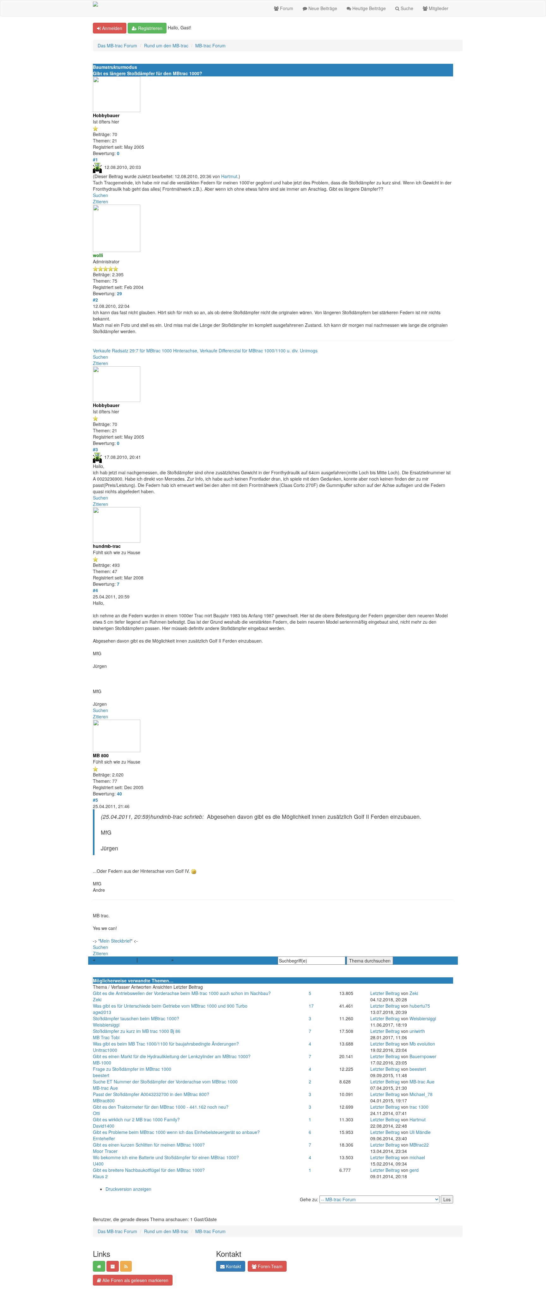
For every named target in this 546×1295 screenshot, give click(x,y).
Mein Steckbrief (115, 941)
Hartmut (229, 176)
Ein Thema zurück (116, 959)
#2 (95, 300)
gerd (414, 1170)
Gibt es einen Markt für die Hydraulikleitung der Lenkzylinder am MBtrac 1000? (172, 1056)
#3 (95, 449)
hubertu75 (420, 1006)
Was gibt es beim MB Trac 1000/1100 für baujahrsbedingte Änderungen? (166, 1043)
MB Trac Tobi (106, 1037)
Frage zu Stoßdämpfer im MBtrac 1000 (132, 1069)
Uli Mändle (420, 1132)
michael (417, 1157)
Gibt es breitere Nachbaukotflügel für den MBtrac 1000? (149, 1170)
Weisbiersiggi (106, 1025)
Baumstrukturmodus (115, 67)
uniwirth (417, 1031)
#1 (95, 159)
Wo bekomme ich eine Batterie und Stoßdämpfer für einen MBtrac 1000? (166, 1157)
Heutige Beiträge (368, 8)
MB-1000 (102, 1062)
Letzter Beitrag (385, 993)
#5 (95, 800)
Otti (96, 1113)
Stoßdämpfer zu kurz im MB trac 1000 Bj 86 (136, 1031)
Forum (286, 8)
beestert (101, 1075)
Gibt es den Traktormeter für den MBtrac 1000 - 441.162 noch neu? (160, 1107)
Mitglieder (438, 8)
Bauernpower (423, 1056)
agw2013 (102, 1012)
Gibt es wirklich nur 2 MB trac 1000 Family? (136, 1119)
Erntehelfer (104, 1138)
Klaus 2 (100, 1176)
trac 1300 (419, 1107)
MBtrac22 (419, 1145)
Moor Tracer (105, 1151)
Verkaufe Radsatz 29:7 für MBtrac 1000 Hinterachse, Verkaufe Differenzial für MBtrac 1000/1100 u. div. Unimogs (205, 350)
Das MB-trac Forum (117, 45)
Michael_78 (421, 1094)
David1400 (103, 1126)
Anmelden (111, 28)
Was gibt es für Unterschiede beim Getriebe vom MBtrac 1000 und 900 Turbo (170, 1006)
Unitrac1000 (105, 1050)
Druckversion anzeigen (128, 1189)
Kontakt (233, 1266)
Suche (406, 8)
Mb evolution (422, 1043)
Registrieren (149, 28)
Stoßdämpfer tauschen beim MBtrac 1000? (136, 1018)
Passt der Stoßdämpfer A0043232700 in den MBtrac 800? (151, 1094)
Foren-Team (269, 1266)
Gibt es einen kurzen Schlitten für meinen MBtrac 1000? (149, 1145)
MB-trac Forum (210, 45)
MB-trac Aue (105, 1088)
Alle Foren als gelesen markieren (134, 1280)
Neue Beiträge (322, 8)
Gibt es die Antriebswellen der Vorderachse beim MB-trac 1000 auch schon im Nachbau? (182, 993)
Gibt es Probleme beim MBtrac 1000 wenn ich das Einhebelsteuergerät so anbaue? (176, 1132)
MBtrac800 (104, 1100)
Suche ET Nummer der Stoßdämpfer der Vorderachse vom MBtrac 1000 (165, 1081)
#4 (95, 590)
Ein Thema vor (154, 959)
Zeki (97, 999)
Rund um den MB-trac (166, 45)
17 (311, 1006)
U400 (98, 1163)
